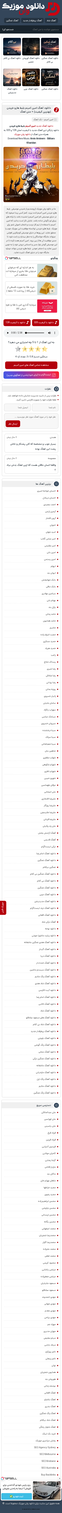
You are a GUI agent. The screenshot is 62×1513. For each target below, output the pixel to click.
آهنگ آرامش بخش (47, 833)
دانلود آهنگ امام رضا (46, 997)
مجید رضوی (50, 1194)
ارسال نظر (12, 423)
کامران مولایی (49, 1153)
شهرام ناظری (50, 771)
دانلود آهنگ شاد (48, 1010)
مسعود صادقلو (49, 1290)
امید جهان (51, 532)
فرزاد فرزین (51, 1139)
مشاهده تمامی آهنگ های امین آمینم (31, 365)
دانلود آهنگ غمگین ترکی (44, 1058)
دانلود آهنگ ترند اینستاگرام (43, 908)
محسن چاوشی (49, 1208)
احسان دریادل (49, 497)
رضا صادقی (51, 675)
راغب (53, 655)
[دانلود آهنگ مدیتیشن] (12, 77)
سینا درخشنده (49, 730)
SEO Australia (48, 1468)
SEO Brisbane (48, 1461)
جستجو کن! (8, 29)
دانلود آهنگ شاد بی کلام (44, 1024)
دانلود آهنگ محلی (47, 1052)
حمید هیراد (50, 648)
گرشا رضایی (50, 1160)
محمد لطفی (50, 1256)
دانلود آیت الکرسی (47, 990)
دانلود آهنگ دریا (48, 956)
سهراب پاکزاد (50, 709)
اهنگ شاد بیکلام (48, 1420)
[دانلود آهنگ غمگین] (50, 77)
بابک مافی (51, 586)
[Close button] (59, 1478)
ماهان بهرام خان (48, 1180)
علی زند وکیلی (49, 826)
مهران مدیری (49, 1331)
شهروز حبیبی (50, 778)
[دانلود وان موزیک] (31, 9)
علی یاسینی (50, 1126)
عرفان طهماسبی (48, 785)
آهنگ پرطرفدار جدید (32, 20)
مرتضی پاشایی (49, 1269)
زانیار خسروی (50, 696)
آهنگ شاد (51, 20)
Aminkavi (33, 1509)
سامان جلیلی (49, 703)
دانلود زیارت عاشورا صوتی (44, 935)
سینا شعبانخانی (48, 744)
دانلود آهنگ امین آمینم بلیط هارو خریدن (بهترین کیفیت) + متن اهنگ (29, 110)
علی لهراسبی (50, 1119)
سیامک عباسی (49, 716)
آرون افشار (51, 518)
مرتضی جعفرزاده (48, 1276)
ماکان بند (51, 1174)
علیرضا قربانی (49, 819)
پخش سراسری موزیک (46, 1440)
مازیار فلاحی (50, 1167)
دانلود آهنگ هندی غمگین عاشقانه (40, 942)
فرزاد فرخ (52, 1132)
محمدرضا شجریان (47, 1235)
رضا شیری (51, 668)
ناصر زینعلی (50, 1358)
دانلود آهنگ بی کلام (12, 58)
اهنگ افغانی (50, 1392)
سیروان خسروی (48, 723)
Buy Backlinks (48, 1474)
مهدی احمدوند (49, 1297)
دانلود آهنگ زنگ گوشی (45, 1045)
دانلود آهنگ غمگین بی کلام (49, 60)
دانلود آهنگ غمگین (49, 89)
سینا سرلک (50, 737)
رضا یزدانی (51, 682)
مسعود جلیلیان (48, 1283)
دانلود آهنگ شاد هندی (45, 983)
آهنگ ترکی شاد (49, 922)
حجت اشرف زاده (48, 634)
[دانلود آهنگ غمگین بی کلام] (50, 47)
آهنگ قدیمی (50, 839)
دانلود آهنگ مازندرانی (46, 1072)
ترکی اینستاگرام (48, 846)
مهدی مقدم (50, 1310)
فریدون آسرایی (49, 1146)
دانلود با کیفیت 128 (15, 322)
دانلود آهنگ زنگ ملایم (45, 976)
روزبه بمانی (51, 689)
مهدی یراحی (50, 1317)
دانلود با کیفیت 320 (44, 322)
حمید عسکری (49, 641)
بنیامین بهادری (49, 593)
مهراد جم (51, 1324)
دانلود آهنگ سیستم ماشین (43, 969)
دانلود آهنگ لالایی (47, 1004)
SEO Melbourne (48, 1454)
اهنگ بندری (50, 1406)
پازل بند (52, 607)
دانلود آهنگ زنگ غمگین (45, 1092)
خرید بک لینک (49, 1433)
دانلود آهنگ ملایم (47, 1086)
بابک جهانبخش (48, 580)
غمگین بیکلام (49, 867)
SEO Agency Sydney (45, 1447)
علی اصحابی (50, 792)
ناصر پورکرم (50, 1351)
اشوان (53, 525)
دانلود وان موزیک (22, 134)
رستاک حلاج (50, 662)
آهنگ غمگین (12, 20)
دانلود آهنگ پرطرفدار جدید (43, 1031)
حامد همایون (49, 620)
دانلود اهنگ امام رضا (46, 853)
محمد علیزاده (49, 1249)
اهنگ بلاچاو (50, 1399)
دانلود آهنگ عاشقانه (46, 1065)
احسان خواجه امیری (46, 491)
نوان (54, 1365)
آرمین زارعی (50, 511)
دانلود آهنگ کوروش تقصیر (31, 60)
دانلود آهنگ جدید (44, 126)
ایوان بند (51, 573)
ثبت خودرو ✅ (16, 1496)
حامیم (53, 627)
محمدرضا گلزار (49, 1242)
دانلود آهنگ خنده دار (46, 963)
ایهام (53, 566)
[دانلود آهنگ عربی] (31, 77)
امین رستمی (50, 559)
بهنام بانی (51, 600)
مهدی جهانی (50, 1303)
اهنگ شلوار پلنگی (47, 1427)
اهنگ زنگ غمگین (48, 1413)
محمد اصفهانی (49, 1228)
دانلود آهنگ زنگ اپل (46, 1079)
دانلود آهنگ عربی (31, 89)
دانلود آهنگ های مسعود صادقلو (41, 1017)
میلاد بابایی (50, 1345)
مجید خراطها (50, 1187)
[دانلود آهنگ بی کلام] (12, 47)
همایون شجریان (48, 1372)
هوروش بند (50, 1379)
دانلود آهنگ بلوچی (47, 1038)
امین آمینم (48, 119)
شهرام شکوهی (49, 764)
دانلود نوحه (50, 928)
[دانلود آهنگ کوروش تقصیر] (31, 47)
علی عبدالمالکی (48, 1112)
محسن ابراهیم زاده (47, 1201)
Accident (38, 1509)
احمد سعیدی (49, 504)
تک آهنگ (37, 119)
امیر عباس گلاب (48, 538)
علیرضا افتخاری (48, 798)
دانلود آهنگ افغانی (47, 915)
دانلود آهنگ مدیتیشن (12, 90)
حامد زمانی (51, 614)
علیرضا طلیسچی (48, 812)
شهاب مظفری (49, 757)
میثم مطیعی (50, 1338)
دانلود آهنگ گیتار (47, 949)
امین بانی (51, 552)
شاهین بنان (50, 751)
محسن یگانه (50, 1221)
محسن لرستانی (48, 1214)
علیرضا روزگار (50, 805)
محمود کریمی (49, 1263)
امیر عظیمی (50, 545)
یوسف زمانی (50, 1386)
